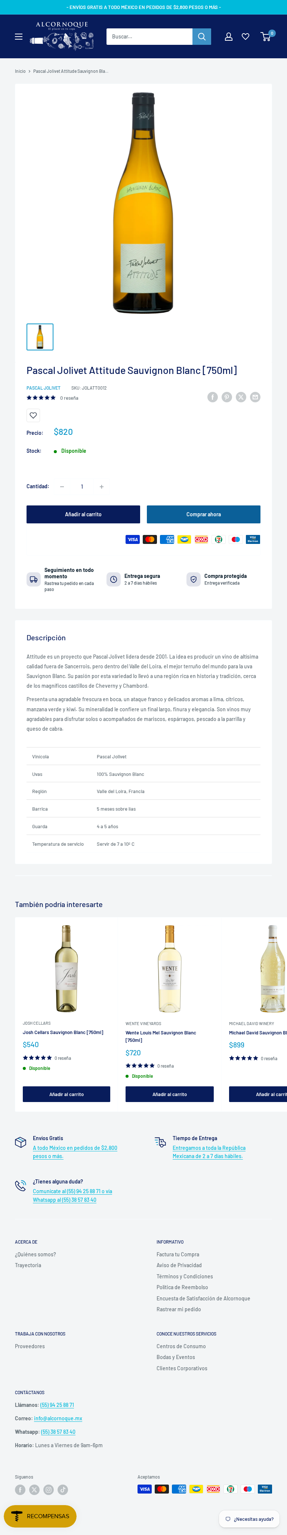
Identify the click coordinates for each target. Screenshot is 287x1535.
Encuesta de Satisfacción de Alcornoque (203, 1298)
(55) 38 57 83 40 (58, 1432)
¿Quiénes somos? (35, 1254)
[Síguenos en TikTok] (63, 1490)
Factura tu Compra (178, 1254)
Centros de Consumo (181, 1346)
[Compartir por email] (255, 397)
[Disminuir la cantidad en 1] (62, 487)
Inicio (20, 71)
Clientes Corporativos (182, 1368)
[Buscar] (201, 36)
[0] (266, 36)
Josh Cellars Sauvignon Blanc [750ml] (63, 1032)
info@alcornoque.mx (58, 1418)
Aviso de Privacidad (179, 1265)
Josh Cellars (36, 1023)
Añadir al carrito (83, 514)
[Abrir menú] (18, 37)
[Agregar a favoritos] (33, 415)
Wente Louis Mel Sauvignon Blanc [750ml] (161, 1036)
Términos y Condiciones (185, 1276)
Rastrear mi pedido (179, 1309)
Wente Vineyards (143, 1023)
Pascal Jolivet (44, 387)
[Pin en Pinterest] (227, 397)
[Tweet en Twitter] (241, 397)
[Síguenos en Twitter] (34, 1490)
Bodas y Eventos (176, 1357)
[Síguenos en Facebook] (20, 1490)
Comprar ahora (203, 514)
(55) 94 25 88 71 (57, 1405)
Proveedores (30, 1346)
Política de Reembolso (182, 1287)
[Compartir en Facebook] (212, 397)
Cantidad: (38, 486)
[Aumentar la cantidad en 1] (101, 487)
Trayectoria (28, 1265)
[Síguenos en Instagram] (48, 1490)
